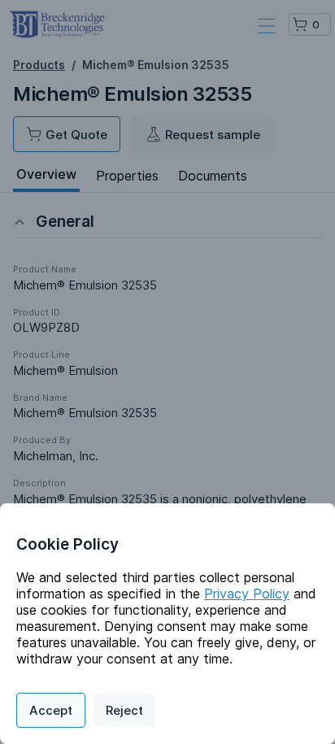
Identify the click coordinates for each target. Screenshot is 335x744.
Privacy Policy (246, 593)
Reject (124, 710)
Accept (50, 710)
